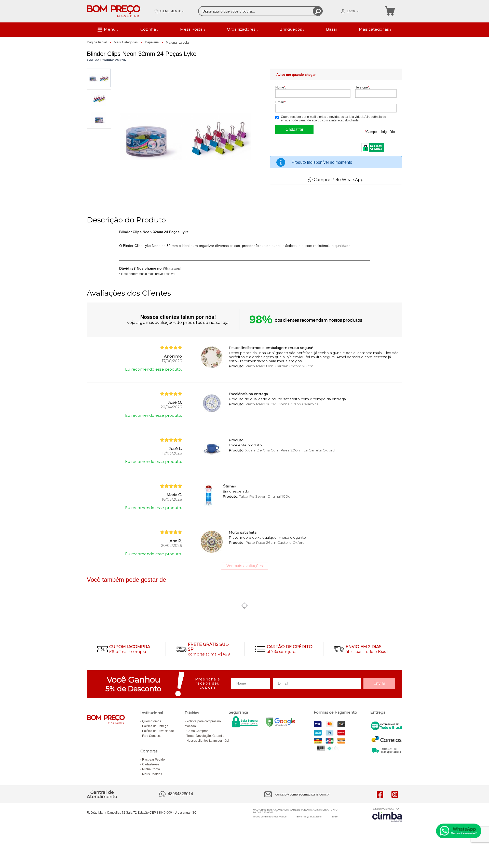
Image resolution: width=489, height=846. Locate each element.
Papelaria (152, 42)
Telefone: (362, 87)
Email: (280, 102)
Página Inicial (97, 42)
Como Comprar (197, 731)
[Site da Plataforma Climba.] (387, 814)
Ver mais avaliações (244, 566)
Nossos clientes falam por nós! (207, 740)
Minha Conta (151, 769)
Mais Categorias (126, 42)
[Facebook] (380, 794)
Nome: (280, 87)
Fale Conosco (151, 736)
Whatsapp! (172, 268)
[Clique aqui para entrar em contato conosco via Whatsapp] (458, 831)
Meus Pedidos (152, 774)
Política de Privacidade (158, 731)
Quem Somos (151, 721)
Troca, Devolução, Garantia (205, 736)
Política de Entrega (155, 726)
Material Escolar (178, 42)
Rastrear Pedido (153, 759)
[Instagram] (394, 794)
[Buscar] (317, 11)
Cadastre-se (150, 764)
